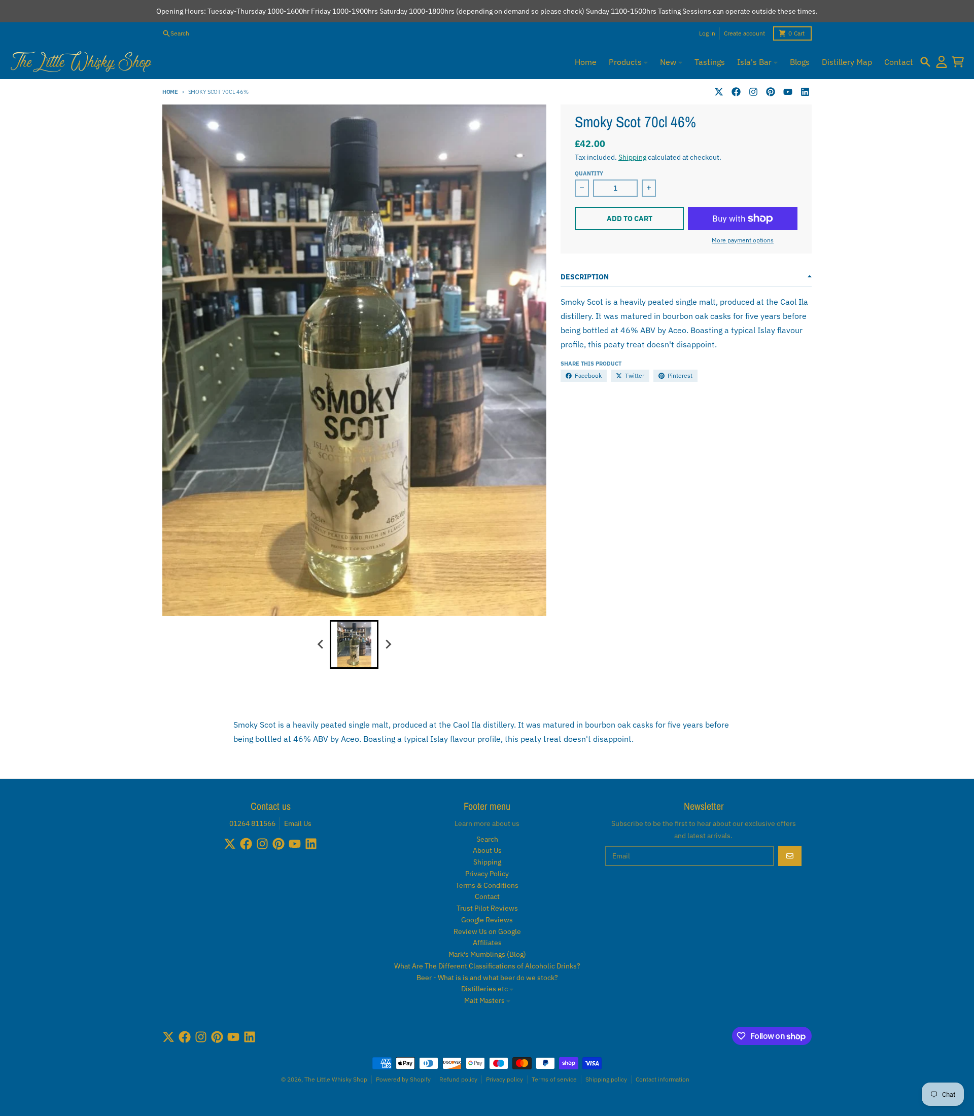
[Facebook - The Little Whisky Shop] (736, 91)
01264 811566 (252, 823)
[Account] (941, 62)
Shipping (632, 157)
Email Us (297, 823)
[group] (354, 644)
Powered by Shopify (403, 1079)
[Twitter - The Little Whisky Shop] (718, 91)
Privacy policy (504, 1079)
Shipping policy (606, 1079)
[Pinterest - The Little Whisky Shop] (770, 91)
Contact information (662, 1079)
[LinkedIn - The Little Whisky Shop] (805, 91)
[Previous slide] (321, 644)
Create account (744, 33)
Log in (707, 33)
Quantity (589, 173)
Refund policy (458, 1079)
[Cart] (958, 62)
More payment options (743, 240)
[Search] (925, 62)
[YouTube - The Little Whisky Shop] (787, 91)
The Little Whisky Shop (335, 1079)
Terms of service (554, 1079)
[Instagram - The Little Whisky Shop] (753, 91)
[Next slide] (387, 644)
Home (170, 91)
